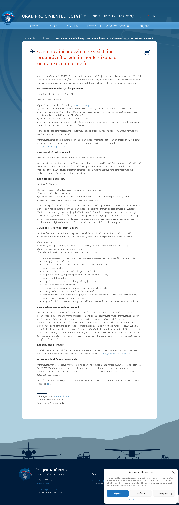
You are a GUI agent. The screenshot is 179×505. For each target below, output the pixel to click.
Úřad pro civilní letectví (42, 38)
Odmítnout (141, 493)
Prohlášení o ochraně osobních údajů (145, 500)
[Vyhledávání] (139, 15)
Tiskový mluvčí (42, 483)
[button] (173, 472)
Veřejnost (144, 26)
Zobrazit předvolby (164, 493)
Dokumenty (126, 16)
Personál (34, 26)
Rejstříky (109, 16)
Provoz (91, 26)
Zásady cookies (127, 500)
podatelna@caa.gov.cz (46, 489)
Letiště (53, 26)
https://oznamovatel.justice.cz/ (51, 146)
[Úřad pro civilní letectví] (8, 17)
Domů (26, 38)
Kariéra (95, 16)
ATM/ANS (72, 26)
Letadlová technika (117, 26)
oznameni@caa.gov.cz (83, 105)
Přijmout (117, 493)
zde (48, 383)
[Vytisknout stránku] (146, 51)
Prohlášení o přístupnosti (103, 480)
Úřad (84, 16)
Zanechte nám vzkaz (61, 396)
